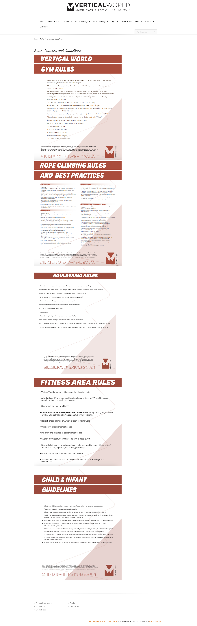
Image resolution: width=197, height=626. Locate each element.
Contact (148, 21)
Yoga (113, 21)
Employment (74, 603)
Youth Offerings (81, 21)
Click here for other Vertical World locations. (103, 621)
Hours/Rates (53, 21)
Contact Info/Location (44, 603)
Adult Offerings (99, 21)
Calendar (65, 21)
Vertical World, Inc (155, 621)
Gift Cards (44, 27)
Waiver (43, 21)
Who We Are (74, 607)
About (137, 21)
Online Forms (126, 21)
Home (36, 39)
